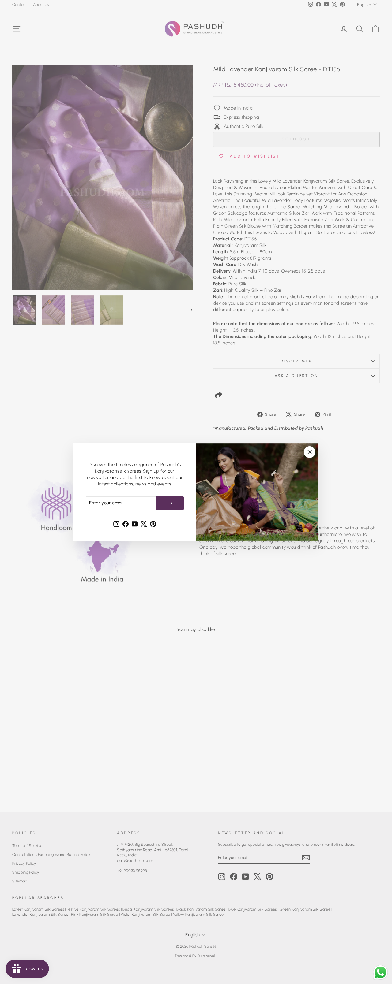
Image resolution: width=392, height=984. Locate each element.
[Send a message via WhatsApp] (380, 972)
